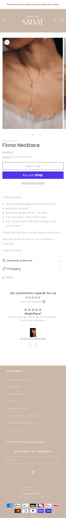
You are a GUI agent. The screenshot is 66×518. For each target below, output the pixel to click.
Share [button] (9, 277)
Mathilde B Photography (33, 442)
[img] (33, 297)
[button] (4, 20)
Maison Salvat (28, 517)
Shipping (6, 157)
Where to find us (16, 408)
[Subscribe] (55, 460)
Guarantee (13, 386)
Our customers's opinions (22, 415)
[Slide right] (40, 134)
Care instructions (17, 394)
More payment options (33, 182)
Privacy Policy (14, 430)
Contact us (13, 401)
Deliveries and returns (20, 379)
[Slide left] (25, 134)
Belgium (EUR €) (32, 493)
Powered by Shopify (41, 517)
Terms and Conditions (20, 423)
